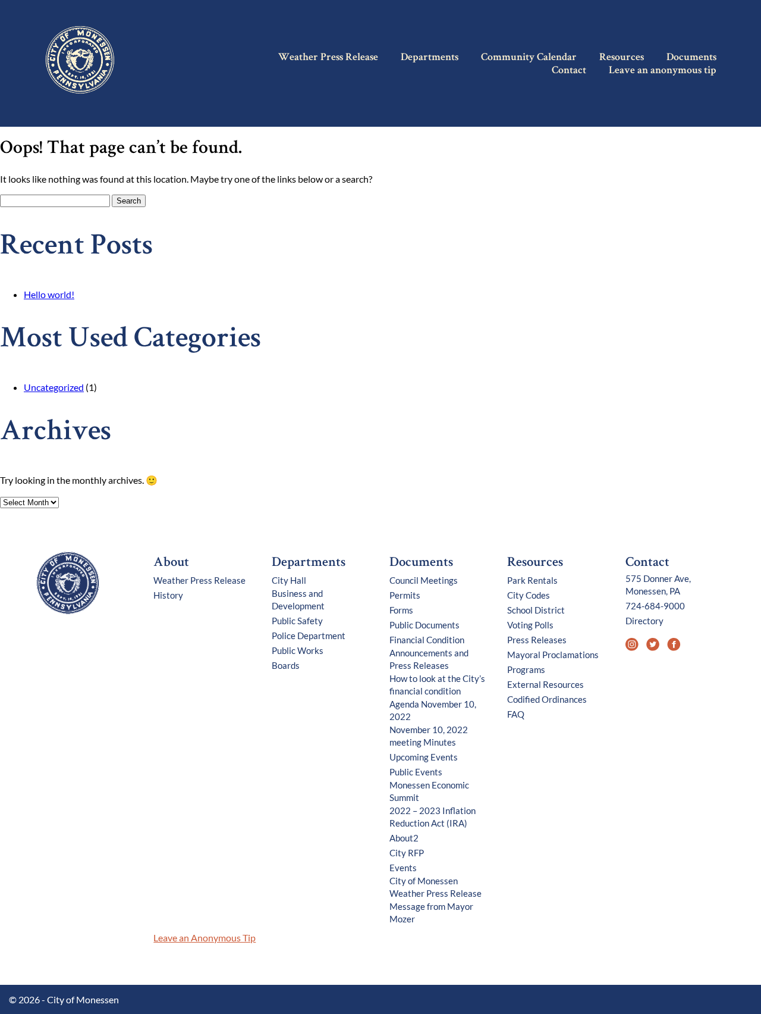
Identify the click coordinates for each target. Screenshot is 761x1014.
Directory (644, 620)
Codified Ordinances (547, 699)
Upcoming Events (423, 757)
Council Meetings (423, 580)
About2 (404, 838)
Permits (404, 595)
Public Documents (424, 624)
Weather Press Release (328, 57)
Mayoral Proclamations (553, 654)
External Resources (545, 684)
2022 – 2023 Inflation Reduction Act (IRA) (432, 816)
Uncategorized (54, 387)
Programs (526, 669)
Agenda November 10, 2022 (432, 710)
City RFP (406, 852)
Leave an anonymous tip (662, 70)
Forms (401, 610)
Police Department (308, 635)
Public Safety (297, 620)
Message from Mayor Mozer (431, 912)
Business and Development (298, 599)
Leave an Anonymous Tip (204, 937)
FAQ (515, 714)
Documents (691, 57)
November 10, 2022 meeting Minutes (428, 735)
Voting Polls (530, 624)
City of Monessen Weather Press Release (435, 887)
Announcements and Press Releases (428, 659)
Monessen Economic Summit (429, 791)
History (168, 595)
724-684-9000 (655, 605)
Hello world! (49, 294)
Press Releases (537, 639)
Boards (286, 665)
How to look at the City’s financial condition (437, 684)
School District (536, 610)
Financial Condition (426, 639)
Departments (429, 57)
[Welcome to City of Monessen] (68, 611)
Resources (621, 57)
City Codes (528, 595)
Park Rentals (532, 580)
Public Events (415, 771)
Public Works (297, 650)
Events (403, 867)
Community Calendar (529, 57)
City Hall (289, 580)
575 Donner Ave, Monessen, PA (658, 584)
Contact (569, 70)
